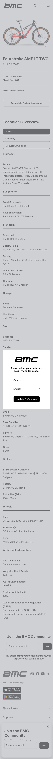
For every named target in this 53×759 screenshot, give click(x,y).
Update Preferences (27, 399)
